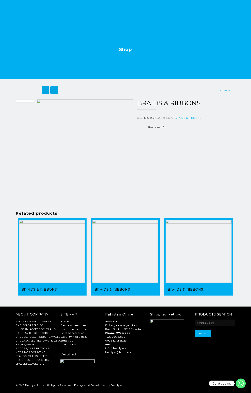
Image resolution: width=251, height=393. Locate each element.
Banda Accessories (73, 325)
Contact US (68, 344)
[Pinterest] (220, 385)
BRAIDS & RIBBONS (188, 117)
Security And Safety (73, 336)
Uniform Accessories (74, 329)
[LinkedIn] (215, 385)
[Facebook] (210, 385)
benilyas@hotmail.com (120, 352)
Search (203, 333)
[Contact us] (241, 383)
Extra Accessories (72, 332)
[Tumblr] (230, 385)
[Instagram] (225, 385)
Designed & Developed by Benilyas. (98, 385)
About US (66, 340)
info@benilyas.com (118, 348)
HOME (64, 321)
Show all (225, 90)
